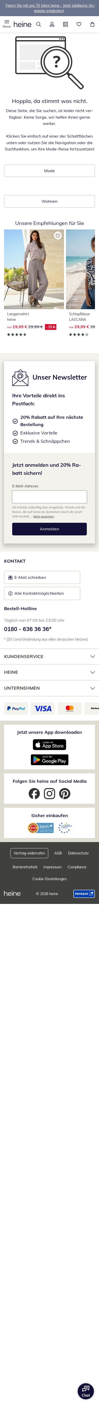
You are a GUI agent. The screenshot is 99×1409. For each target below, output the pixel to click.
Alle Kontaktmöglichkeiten (39, 593)
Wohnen (49, 201)
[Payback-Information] (84, 894)
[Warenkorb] (92, 24)
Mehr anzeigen (43, 516)
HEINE (11, 672)
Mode (49, 170)
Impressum (52, 867)
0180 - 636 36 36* (28, 629)
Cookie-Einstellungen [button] (49, 879)
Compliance (77, 867)
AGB (58, 853)
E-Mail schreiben (27, 579)
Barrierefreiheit (25, 867)
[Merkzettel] (79, 24)
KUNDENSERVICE (23, 656)
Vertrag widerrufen (29, 853)
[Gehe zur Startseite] (22, 24)
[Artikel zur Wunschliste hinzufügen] (58, 235)
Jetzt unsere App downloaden (49, 732)
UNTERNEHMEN (22, 688)
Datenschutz (78, 853)
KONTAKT (15, 561)
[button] (6, 24)
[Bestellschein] (65, 24)
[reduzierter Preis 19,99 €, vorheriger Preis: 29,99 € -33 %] (34, 269)
